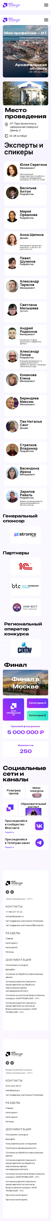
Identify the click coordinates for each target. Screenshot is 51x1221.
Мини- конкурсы (36, 789)
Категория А (37, 703)
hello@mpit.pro (13, 1090)
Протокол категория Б (16, 1199)
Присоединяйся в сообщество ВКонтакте (16, 824)
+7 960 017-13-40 (14, 911)
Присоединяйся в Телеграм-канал (17, 841)
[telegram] (7, 892)
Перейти (9, 847)
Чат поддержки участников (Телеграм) (24, 921)
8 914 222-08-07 (13, 1085)
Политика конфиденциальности (21, 1148)
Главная (9, 938)
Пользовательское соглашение (21, 1143)
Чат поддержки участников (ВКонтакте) (25, 925)
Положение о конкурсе (17, 965)
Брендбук (10, 969)
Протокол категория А (16, 1195)
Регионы (10, 952)
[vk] (12, 892)
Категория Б (37, 715)
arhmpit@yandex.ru (15, 916)
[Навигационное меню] (46, 5)
